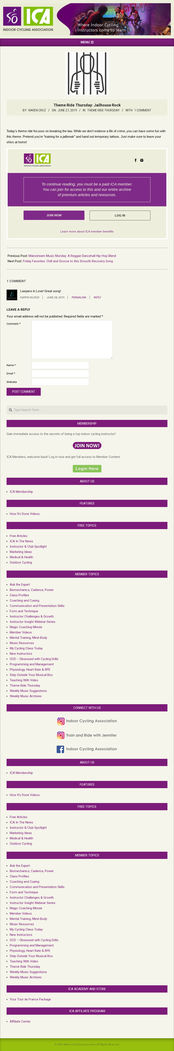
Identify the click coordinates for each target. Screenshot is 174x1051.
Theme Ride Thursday (103, 110)
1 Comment (142, 110)
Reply (97, 297)
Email (11, 373)
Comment (13, 323)
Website (12, 382)
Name (11, 365)
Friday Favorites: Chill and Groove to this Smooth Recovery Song (68, 261)
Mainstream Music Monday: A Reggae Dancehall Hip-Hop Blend (72, 256)
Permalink (79, 297)
